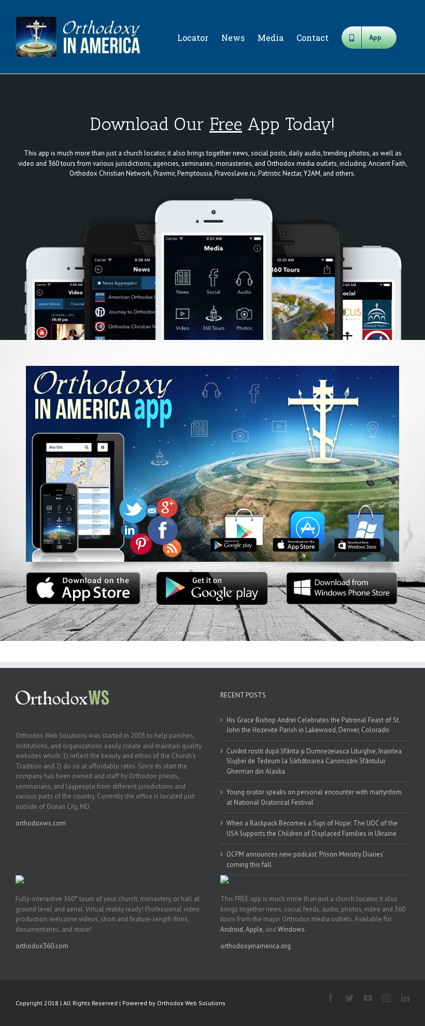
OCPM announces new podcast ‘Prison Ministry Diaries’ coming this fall (305, 859)
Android (231, 929)
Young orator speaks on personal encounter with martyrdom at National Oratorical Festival (314, 797)
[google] (212, 575)
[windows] (342, 575)
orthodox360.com (42, 946)
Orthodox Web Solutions (191, 1003)
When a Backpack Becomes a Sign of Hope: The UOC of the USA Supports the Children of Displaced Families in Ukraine (312, 828)
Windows (291, 929)
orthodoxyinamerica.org (255, 946)
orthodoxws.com (41, 823)
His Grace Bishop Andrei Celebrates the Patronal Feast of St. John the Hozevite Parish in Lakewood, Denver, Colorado (313, 725)
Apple (254, 929)
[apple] (83, 575)
